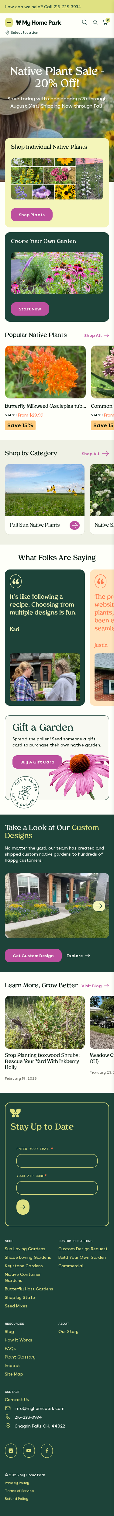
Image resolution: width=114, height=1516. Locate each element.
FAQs (10, 1348)
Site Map (14, 1374)
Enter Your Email (33, 1148)
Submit (22, 1207)
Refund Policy (16, 1499)
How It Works (18, 1340)
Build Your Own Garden (82, 1257)
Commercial (71, 1265)
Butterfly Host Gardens (29, 1288)
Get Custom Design (33, 955)
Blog (9, 1331)
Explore (75, 955)
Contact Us (17, 1399)
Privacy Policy (17, 1483)
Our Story (68, 1331)
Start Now (30, 308)
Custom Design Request (83, 1248)
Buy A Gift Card (37, 762)
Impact (12, 1365)
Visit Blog (91, 985)
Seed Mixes (16, 1305)
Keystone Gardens (24, 1265)
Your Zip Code (30, 1175)
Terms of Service (19, 1491)
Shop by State (20, 1297)
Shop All (93, 335)
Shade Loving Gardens (28, 1257)
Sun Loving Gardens (25, 1248)
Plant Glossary (20, 1357)
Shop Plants (32, 214)
